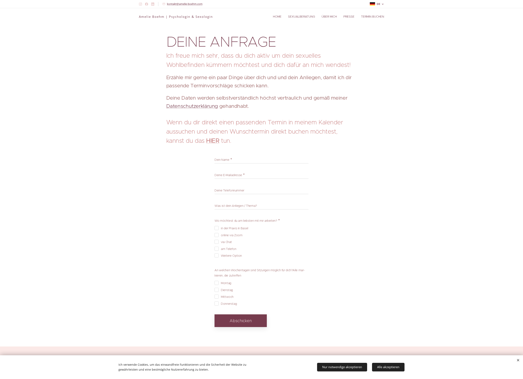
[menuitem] (278, 16)
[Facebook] (146, 4)
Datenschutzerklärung (192, 106)
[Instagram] (140, 4)
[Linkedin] (152, 4)
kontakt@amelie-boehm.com (184, 4)
